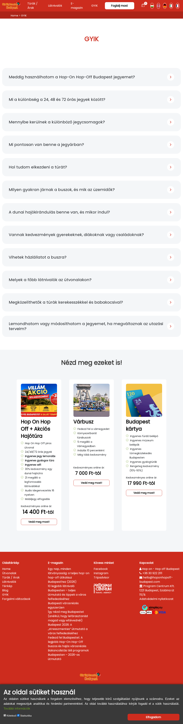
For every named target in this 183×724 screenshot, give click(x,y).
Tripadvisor (101, 577)
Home (14, 15)
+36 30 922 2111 (152, 573)
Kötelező (11, 715)
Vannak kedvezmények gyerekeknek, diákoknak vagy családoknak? (76, 234)
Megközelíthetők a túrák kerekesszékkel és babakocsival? (66, 302)
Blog (5, 590)
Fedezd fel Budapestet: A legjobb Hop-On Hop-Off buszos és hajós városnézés (67, 641)
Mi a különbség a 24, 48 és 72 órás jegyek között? (57, 99)
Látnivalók (55, 6)
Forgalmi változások (16, 599)
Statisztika (25, 715)
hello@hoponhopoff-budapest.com (156, 579)
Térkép (7, 586)
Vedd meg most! (39, 522)
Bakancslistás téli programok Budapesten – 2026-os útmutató (68, 654)
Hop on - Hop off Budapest (160, 569)
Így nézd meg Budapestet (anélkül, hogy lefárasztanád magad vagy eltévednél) (68, 616)
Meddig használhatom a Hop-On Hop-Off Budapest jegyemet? (72, 77)
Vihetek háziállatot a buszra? (37, 257)
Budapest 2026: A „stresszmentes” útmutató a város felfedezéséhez (68, 629)
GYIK (94, 6)
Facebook (101, 569)
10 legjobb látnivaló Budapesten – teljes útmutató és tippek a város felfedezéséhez (67, 592)
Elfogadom (153, 717)
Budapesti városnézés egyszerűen (63, 605)
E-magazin (77, 5)
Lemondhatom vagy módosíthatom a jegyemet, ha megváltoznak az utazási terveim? (86, 326)
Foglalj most (119, 6)
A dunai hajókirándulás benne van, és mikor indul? (59, 212)
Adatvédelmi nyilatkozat (156, 599)
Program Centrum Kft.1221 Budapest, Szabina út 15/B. (157, 590)
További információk (17, 708)
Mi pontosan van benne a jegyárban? (46, 144)
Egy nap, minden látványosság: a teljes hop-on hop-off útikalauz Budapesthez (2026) (68, 575)
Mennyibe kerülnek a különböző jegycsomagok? (57, 122)
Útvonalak (9, 573)
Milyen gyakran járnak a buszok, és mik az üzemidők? (62, 189)
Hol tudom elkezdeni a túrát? (38, 167)
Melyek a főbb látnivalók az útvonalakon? (50, 280)
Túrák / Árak (32, 5)
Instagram (101, 573)
